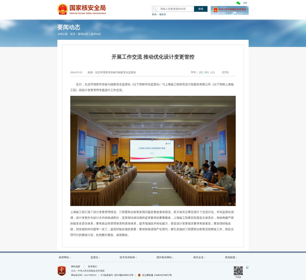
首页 (72, 34)
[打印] (225, 72)
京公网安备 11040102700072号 (155, 275)
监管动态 (96, 34)
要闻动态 (83, 34)
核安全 (162, 14)
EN (245, 3)
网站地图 (75, 266)
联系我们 (92, 266)
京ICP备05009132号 (123, 275)
